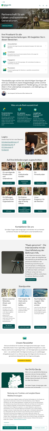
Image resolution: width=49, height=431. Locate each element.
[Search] (40, 5)
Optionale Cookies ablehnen (25, 427)
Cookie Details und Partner (9, 425)
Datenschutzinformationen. (20, 419)
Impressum (6, 422)
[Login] (43, 5)
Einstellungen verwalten (40, 427)
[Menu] (46, 5)
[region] (24, 409)
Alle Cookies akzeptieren (9, 427)
